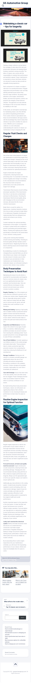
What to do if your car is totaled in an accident (21, 582)
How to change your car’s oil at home (15, 644)
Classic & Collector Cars (9, 560)
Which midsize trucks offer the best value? (7, 582)
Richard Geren (16, 558)
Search (7, 614)
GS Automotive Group (15, 3)
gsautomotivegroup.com (19, 671)
